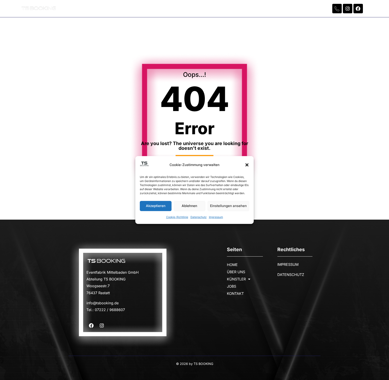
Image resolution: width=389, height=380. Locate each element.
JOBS (225, 8)
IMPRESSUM (288, 264)
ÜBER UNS (159, 8)
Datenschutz (198, 217)
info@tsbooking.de (102, 303)
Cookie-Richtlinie (177, 217)
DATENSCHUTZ (290, 274)
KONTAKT (252, 8)
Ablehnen (189, 206)
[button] (247, 165)
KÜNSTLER (192, 8)
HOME (130, 8)
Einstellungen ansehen (228, 206)
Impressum (216, 217)
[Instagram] (347, 8)
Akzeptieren (155, 206)
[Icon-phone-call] (337, 8)
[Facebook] (358, 8)
